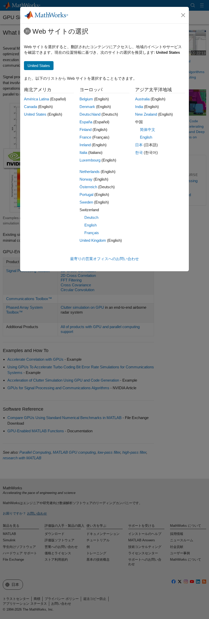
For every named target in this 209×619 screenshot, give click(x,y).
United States (35, 114)
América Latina (36, 99)
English (90, 225)
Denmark (87, 106)
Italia (83, 152)
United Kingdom (93, 240)
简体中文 (147, 129)
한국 (139, 152)
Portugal (86, 194)
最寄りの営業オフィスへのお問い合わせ (104, 259)
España (86, 122)
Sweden (86, 202)
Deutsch (91, 217)
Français (91, 233)
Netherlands (90, 171)
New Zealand (146, 114)
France (85, 137)
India (139, 106)
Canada (30, 106)
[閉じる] (183, 15)
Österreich (88, 187)
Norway (86, 179)
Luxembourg (90, 160)
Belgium (86, 99)
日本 (139, 145)
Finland (86, 129)
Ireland (85, 145)
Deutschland (90, 114)
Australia (142, 99)
